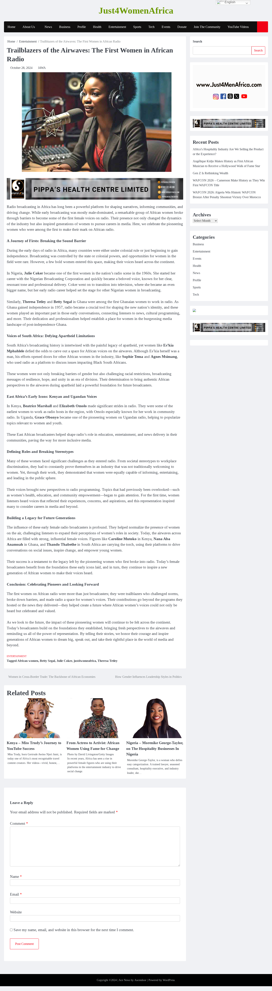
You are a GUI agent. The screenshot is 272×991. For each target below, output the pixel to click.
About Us (29, 27)
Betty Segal (47, 660)
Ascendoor (140, 980)
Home (11, 27)
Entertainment (117, 27)
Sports (137, 27)
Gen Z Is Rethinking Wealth (210, 173)
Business (64, 27)
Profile (81, 27)
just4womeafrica (85, 660)
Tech (151, 27)
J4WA (42, 67)
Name (16, 876)
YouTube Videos (238, 27)
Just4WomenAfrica (136, 11)
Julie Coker (64, 660)
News (48, 27)
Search (197, 41)
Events (166, 27)
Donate (182, 27)
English (229, 2)
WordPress (169, 980)
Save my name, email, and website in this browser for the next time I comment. (74, 930)
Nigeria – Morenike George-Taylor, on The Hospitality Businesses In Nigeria (154, 748)
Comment (19, 823)
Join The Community (207, 27)
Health (97, 27)
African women (27, 660)
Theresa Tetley (107, 660)
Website (16, 912)
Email (16, 894)
